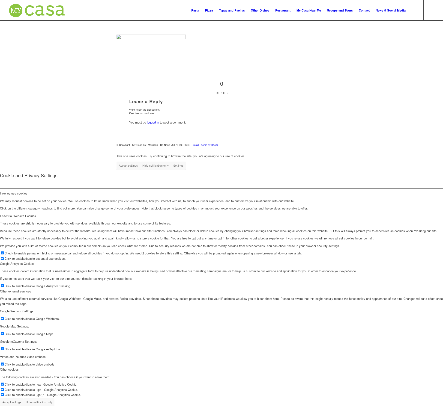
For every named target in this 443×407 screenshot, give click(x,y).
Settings (178, 165)
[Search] (413, 10)
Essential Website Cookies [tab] (18, 216)
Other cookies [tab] (9, 369)
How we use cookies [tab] (13, 193)
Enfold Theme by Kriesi (205, 145)
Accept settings (128, 165)
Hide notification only (155, 165)
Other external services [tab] (15, 291)
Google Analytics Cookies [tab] (17, 263)
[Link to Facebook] (430, 10)
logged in (153, 122)
